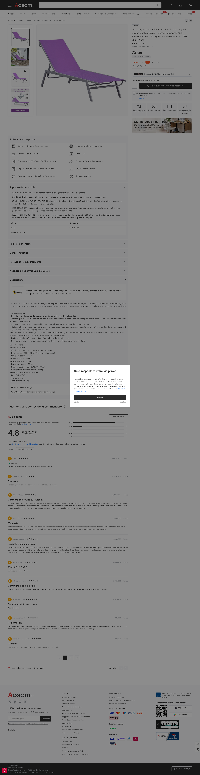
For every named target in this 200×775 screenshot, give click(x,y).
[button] (4, 770)
